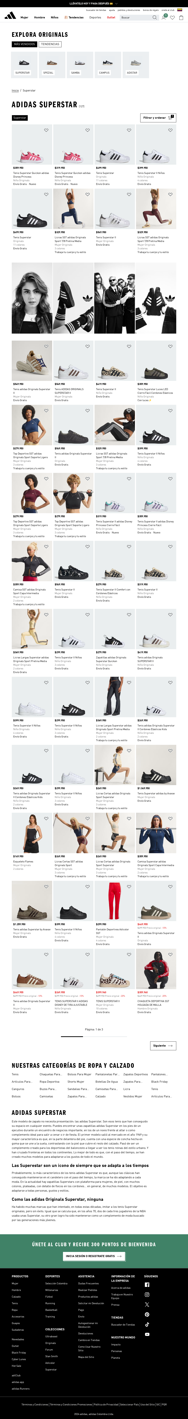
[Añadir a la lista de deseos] (46, 131)
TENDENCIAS (50, 44)
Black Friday (159, 1081)
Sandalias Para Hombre (77, 1089)
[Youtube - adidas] (160, 1335)
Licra (126, 1089)
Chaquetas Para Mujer (50, 1075)
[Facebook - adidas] (160, 1285)
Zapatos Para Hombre (76, 1097)
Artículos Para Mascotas (21, 1082)
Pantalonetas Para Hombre (107, 1075)
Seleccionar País (129, 1404)
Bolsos (16, 1096)
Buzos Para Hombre (47, 1089)
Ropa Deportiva (49, 1081)
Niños (54, 17)
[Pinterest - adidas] (160, 1315)
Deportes (95, 17)
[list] (94, 67)
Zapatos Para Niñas (131, 1082)
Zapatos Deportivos (135, 1074)
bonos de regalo (151, 10)
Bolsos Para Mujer (79, 1074)
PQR (164, 1404)
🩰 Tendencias (74, 17)
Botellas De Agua (106, 1081)
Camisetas (46, 1096)
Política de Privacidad (106, 1404)
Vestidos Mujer (132, 1096)
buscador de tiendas (96, 10)
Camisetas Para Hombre (105, 1089)
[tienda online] (10, 15)
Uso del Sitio (147, 1404)
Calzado (100, 1096)
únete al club (168, 10)
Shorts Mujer (76, 1081)
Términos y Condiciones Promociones (71, 1404)
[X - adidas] (160, 1305)
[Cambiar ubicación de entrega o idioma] (180, 10)
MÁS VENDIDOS (24, 44)
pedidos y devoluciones (129, 10)
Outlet (111, 17)
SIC (158, 1404)
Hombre (39, 17)
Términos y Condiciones (34, 1404)
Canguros (18, 1089)
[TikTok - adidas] (160, 1325)
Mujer (24, 17)
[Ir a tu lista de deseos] (172, 17)
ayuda (112, 10)
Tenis (15, 1074)
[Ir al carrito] (181, 17)
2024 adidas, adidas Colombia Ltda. (94, 1414)
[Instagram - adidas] (160, 1295)
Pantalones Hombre (158, 1075)
